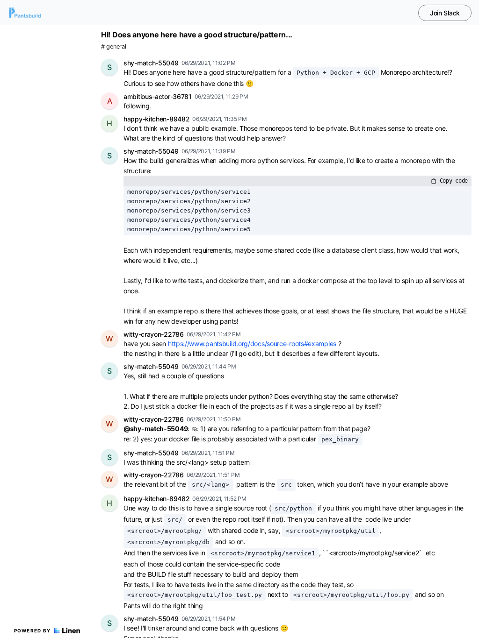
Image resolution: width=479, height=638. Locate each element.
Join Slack (445, 13)
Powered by (32, 630)
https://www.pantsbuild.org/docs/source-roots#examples (252, 343)
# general (113, 46)
